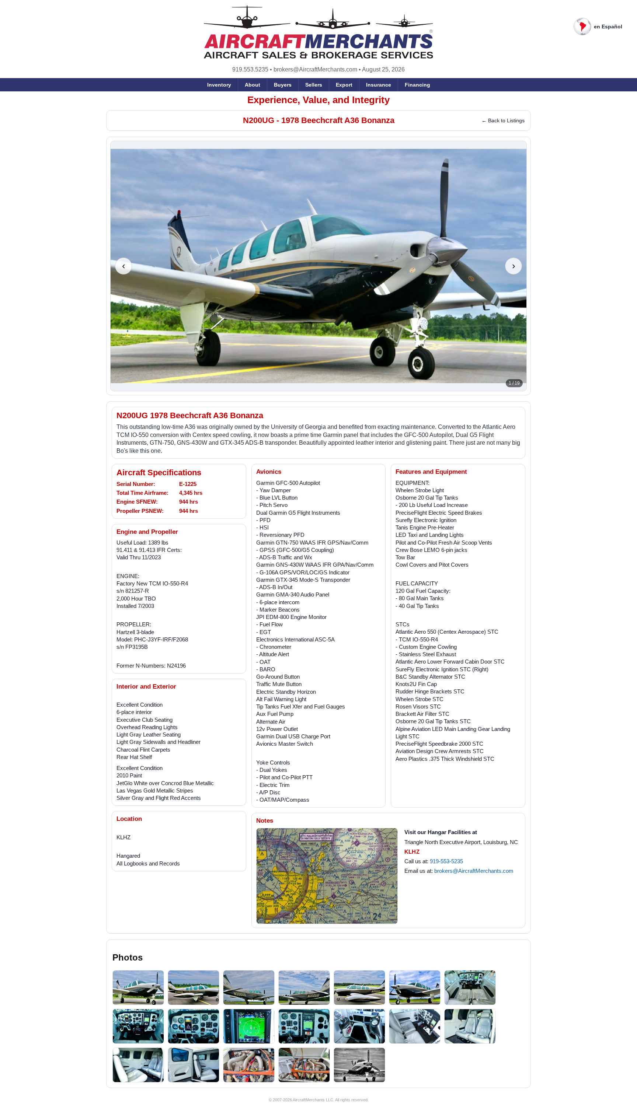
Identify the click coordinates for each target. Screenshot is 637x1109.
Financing (417, 85)
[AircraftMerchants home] (318, 32)
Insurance (378, 85)
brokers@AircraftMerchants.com (315, 69)
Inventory (219, 85)
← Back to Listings (503, 120)
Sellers (313, 85)
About (252, 85)
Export (344, 85)
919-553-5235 (446, 861)
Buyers (283, 85)
